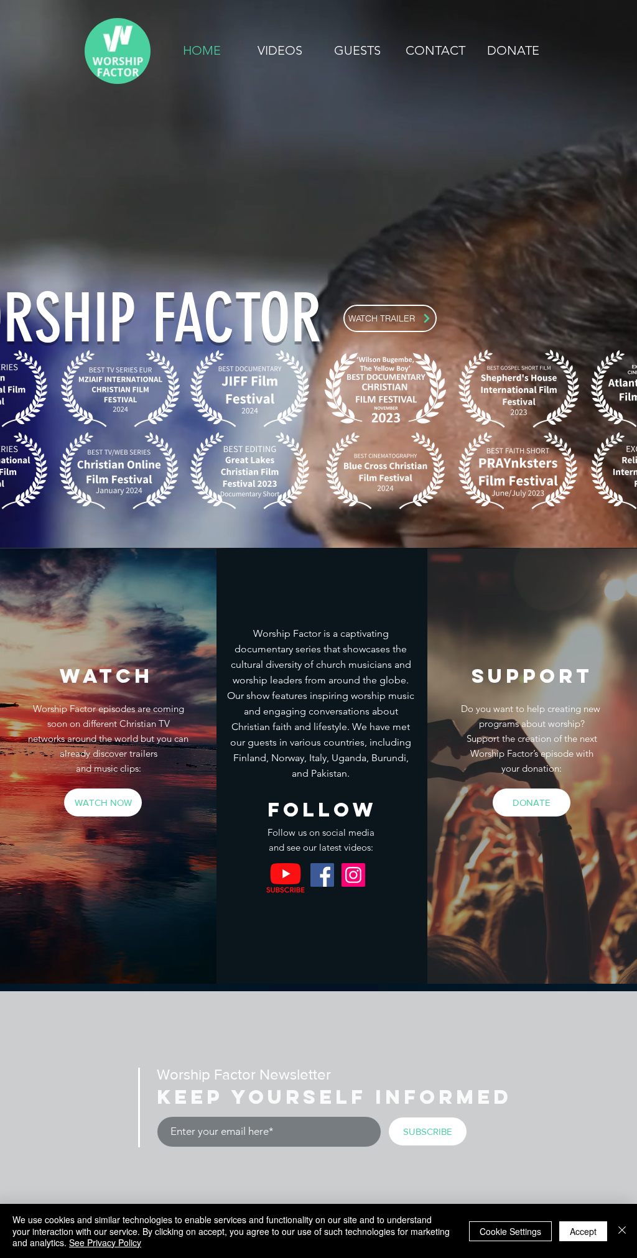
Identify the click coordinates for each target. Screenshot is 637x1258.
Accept (583, 1231)
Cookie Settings (510, 1231)
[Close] (622, 1231)
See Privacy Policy (105, 1242)
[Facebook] (322, 875)
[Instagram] (353, 875)
